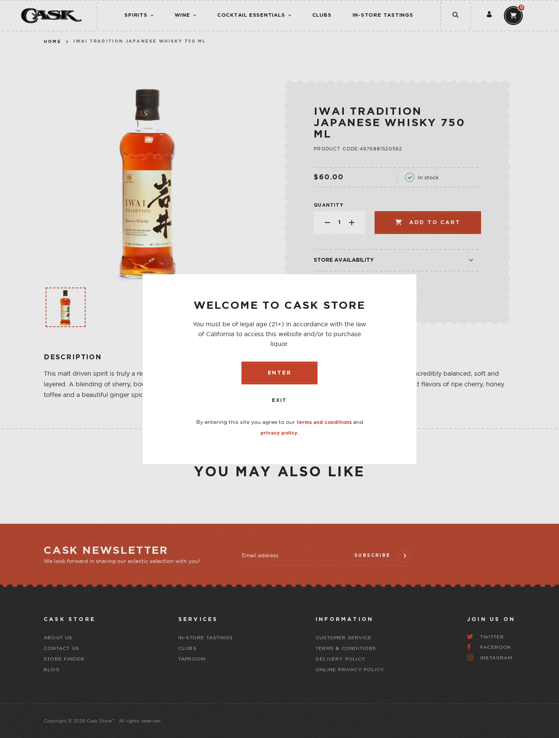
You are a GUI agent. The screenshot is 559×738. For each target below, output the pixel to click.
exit (279, 400)
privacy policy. (279, 433)
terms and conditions (324, 422)
